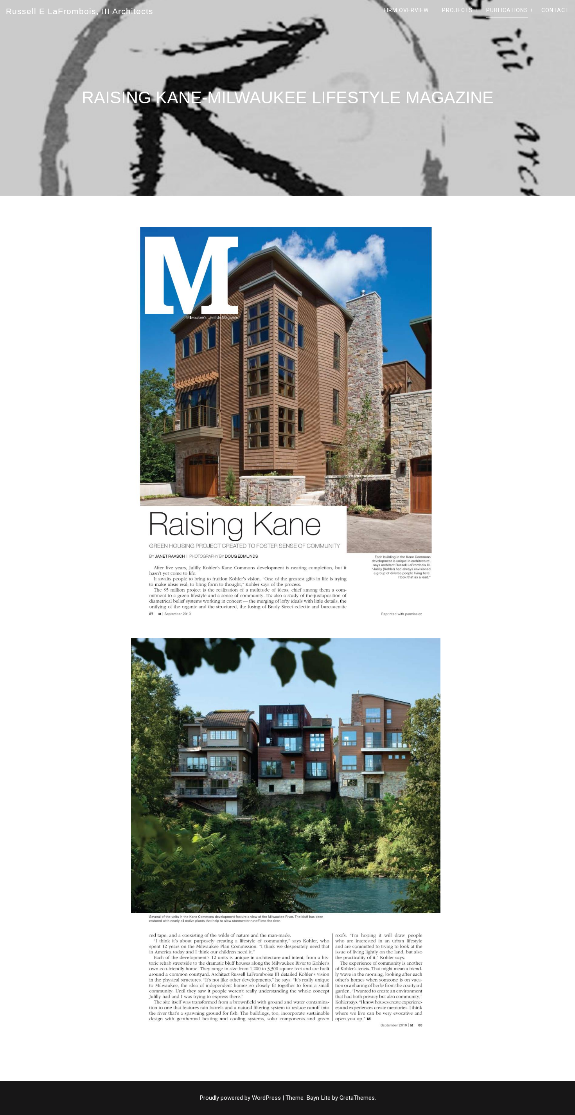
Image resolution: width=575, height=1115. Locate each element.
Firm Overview (406, 10)
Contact (555, 10)
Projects (457, 10)
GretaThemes (357, 1097)
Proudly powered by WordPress (240, 1097)
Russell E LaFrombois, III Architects (79, 11)
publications (507, 10)
